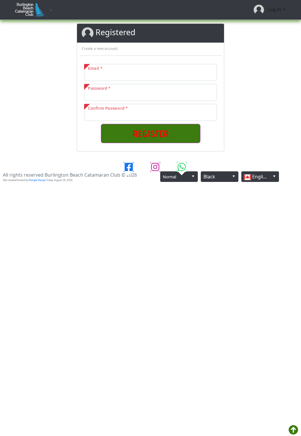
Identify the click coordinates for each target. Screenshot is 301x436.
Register (151, 133)
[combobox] (179, 176)
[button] (193, 176)
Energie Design (37, 180)
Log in (273, 9)
